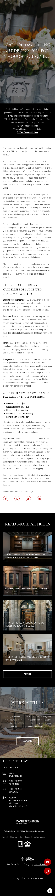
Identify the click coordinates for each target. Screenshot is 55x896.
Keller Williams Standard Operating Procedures (30, 831)
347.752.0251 (14, 792)
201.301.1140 (14, 784)
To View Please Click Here (27, 126)
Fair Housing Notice (9, 831)
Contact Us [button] (27, 741)
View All (27, 674)
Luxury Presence (41, 864)
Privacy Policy (37, 878)
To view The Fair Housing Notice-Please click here (27, 116)
